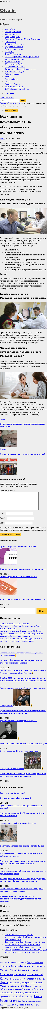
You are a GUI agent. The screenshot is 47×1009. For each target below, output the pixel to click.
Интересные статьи (14, 49)
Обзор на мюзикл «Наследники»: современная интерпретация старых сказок (23, 774)
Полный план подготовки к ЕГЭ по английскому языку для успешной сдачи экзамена (22, 890)
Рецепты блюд (11, 79)
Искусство (9, 51)
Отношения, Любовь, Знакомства (20, 69)
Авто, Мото (10, 29)
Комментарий (7, 490)
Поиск (2, 607)
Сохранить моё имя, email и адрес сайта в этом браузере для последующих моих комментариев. (23, 528)
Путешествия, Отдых (14, 71)
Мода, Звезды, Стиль (14, 59)
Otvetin (8, 10)
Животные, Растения (14, 44)
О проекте (9, 93)
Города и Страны (12, 36)
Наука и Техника (12, 61)
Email (3, 518)
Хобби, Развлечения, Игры (17, 89)
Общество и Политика (15, 66)
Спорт (7, 81)
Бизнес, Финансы (13, 31)
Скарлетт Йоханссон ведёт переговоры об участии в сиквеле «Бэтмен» (21, 661)
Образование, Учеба (14, 64)
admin (2, 138)
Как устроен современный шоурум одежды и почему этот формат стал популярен (21, 639)
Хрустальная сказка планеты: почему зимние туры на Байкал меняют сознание (21, 634)
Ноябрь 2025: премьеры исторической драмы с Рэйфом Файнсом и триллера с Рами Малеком (23, 671)
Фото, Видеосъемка (14, 86)
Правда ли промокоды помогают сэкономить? (19, 546)
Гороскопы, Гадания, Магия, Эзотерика (23, 39)
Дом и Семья (10, 41)
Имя (2, 513)
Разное (8, 76)
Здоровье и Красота (14, 46)
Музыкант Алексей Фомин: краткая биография (18, 720)
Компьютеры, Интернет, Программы (22, 56)
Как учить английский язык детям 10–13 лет (21, 631)
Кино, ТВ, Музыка (13, 54)
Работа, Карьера (12, 74)
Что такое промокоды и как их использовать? (18, 576)
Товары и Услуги (12, 84)
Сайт (2, 523)
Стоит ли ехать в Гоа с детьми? (14, 623)
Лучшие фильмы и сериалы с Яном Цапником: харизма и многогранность (23, 711)
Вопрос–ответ (11, 34)
